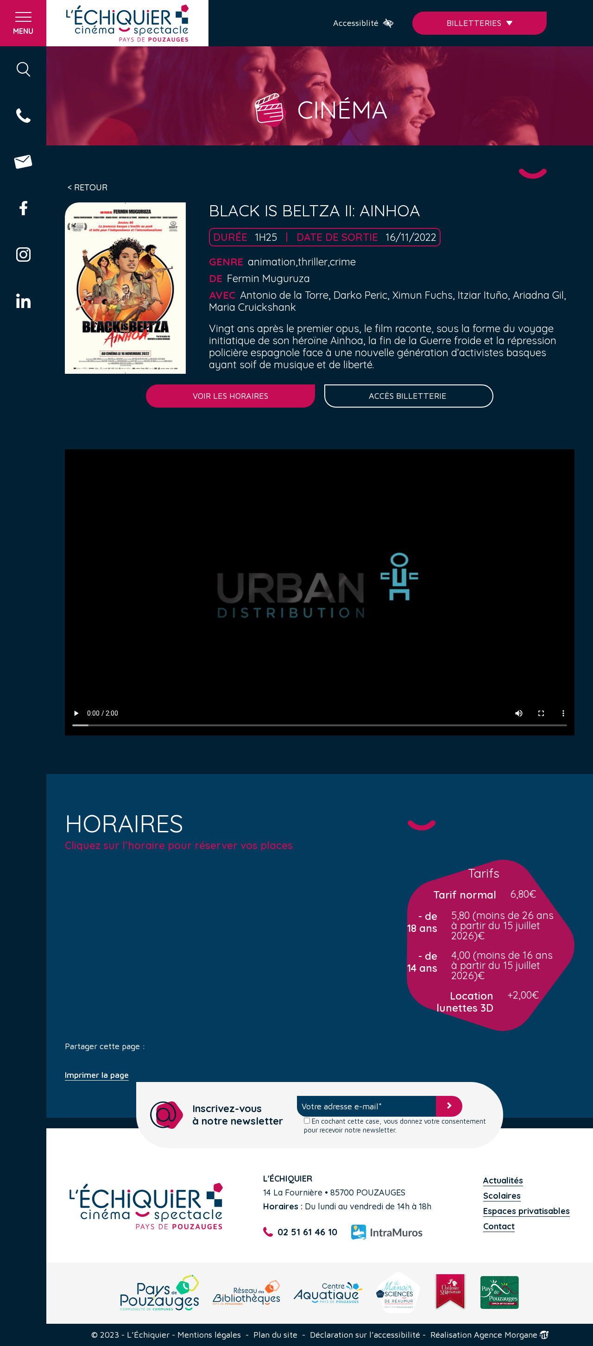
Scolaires (502, 1195)
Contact (499, 1226)
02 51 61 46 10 (307, 1232)
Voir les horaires (230, 396)
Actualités (503, 1180)
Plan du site (275, 1335)
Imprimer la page (97, 1075)
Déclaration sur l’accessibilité (365, 1335)
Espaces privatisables (526, 1211)
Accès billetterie (409, 396)
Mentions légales (209, 1335)
